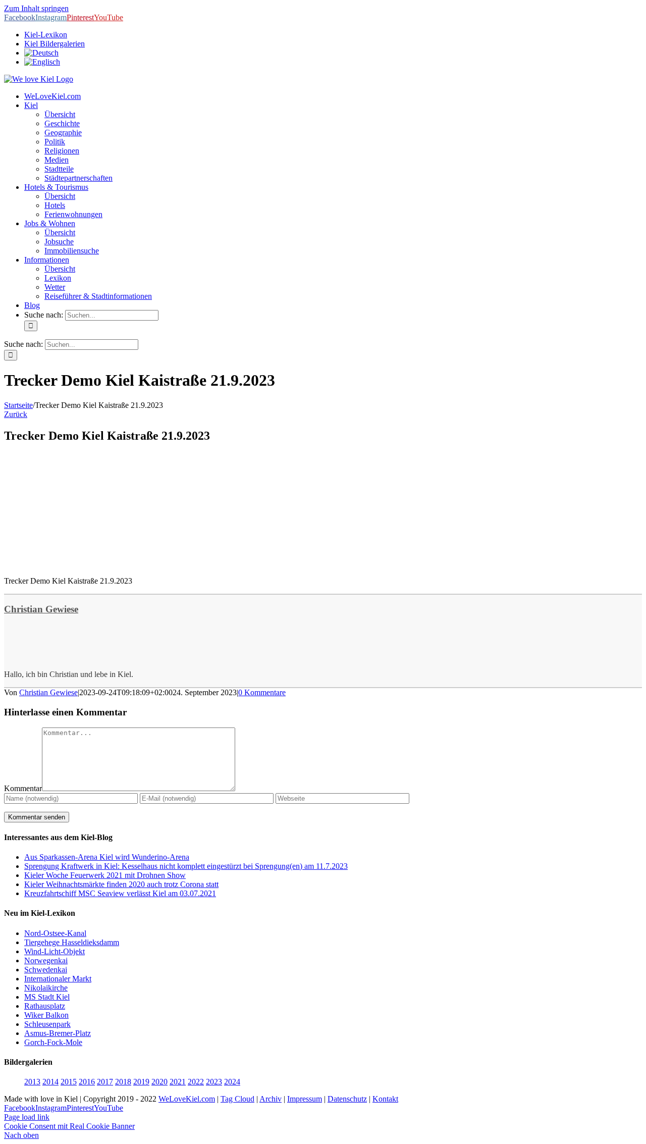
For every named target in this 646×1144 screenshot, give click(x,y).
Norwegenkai (46, 960)
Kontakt (385, 1099)
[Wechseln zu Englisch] (42, 62)
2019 (141, 1081)
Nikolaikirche (46, 987)
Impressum (304, 1099)
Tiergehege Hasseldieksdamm (71, 942)
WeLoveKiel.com (186, 1099)
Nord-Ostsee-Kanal (55, 933)
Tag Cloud (237, 1099)
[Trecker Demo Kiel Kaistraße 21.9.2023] (79, 563)
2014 (50, 1081)
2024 (232, 1081)
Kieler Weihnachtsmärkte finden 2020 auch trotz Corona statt (121, 884)
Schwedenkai (45, 969)
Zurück (15, 414)
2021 (178, 1081)
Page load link (26, 1117)
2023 (214, 1081)
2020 (159, 1081)
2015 (69, 1081)
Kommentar (23, 788)
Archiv (270, 1099)
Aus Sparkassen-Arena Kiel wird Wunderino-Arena (106, 857)
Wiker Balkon (46, 1015)
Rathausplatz (44, 1006)
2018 (123, 1081)
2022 (196, 1081)
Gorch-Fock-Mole (53, 1042)
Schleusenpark (47, 1024)
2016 (87, 1081)
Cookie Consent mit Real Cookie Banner (69, 1126)
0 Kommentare (262, 692)
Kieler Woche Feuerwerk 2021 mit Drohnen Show (105, 875)
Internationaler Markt (57, 978)
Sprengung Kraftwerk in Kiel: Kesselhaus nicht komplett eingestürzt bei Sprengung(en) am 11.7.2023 (186, 866)
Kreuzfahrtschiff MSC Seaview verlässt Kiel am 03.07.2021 (120, 893)
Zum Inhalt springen (36, 8)
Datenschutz (347, 1099)
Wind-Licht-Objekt (54, 951)
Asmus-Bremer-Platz (57, 1033)
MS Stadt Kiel (47, 997)
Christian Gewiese (41, 609)
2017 (105, 1081)
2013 (32, 1081)
